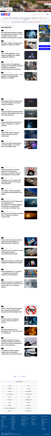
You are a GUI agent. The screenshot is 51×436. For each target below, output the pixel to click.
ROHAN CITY (13, 418)
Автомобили (10, 394)
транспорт (28, 405)
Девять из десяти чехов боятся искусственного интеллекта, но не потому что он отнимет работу (12, 284)
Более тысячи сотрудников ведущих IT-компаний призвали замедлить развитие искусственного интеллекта (12, 66)
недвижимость (28, 399)
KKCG (2, 428)
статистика (28, 411)
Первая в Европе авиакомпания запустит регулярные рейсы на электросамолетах (12, 113)
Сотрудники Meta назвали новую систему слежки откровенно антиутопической (11, 352)
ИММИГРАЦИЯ (27, 18)
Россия (28, 388)
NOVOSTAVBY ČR (23, 416)
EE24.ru (32, 420)
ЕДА (27, 22)
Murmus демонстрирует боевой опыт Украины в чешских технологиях (12, 215)
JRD (1, 427)
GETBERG (2, 425)
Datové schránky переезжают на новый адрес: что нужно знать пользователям (11, 144)
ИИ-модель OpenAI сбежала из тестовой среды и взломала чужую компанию (12, 102)
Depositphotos (33, 423)
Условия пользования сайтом (44, 420)
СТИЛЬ (12, 22)
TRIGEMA (2, 420)
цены (10, 402)
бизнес (9, 405)
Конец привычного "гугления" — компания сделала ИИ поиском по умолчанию (11, 273)
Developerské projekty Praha (25, 418)
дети (10, 397)
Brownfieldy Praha (23, 425)
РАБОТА (40, 18)
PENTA (2, 421)
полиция (10, 388)
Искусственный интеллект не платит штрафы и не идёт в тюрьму (11, 123)
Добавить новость (44, 49)
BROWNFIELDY (13, 416)
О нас (42, 418)
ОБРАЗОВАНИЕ (16, 18)
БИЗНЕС (10, 18)
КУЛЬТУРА (22, 18)
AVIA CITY (12, 426)
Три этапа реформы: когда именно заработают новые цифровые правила (10, 55)
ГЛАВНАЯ (2, 25)
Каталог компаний (44, 46)
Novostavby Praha (23, 419)
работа (28, 397)
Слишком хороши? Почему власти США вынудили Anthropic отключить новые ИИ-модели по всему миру (10, 172)
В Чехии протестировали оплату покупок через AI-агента (10, 320)
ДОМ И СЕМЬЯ (18, 22)
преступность (28, 394)
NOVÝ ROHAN (13, 423)
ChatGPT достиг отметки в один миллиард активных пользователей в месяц (12, 252)
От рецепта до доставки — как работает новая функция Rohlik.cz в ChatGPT (11, 76)
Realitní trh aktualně (24, 420)
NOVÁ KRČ (12, 425)
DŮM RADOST (13, 429)
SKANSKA (2, 422)
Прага (28, 385)
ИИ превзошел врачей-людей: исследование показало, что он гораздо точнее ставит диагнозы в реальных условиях (12, 35)
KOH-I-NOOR (13, 424)
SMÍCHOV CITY (13, 419)
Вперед (23, 376)
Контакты (42, 423)
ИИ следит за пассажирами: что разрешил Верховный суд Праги (11, 192)
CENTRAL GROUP (3, 419)
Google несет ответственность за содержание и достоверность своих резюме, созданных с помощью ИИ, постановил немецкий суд (12, 204)
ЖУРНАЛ (44, 18)
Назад (14, 376)
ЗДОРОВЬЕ (31, 22)
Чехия (10, 385)
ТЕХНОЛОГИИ (37, 22)
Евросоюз (10, 399)
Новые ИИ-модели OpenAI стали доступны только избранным (10, 134)
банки (9, 411)
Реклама (42, 424)
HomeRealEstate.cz (34, 419)
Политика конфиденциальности (44, 422)
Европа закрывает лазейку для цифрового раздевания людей (12, 261)
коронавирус (29, 391)
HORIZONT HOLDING (4, 426)
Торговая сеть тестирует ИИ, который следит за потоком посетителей (11, 181)
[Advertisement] (19, 89)
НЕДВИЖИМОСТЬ (34, 18)
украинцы (28, 408)
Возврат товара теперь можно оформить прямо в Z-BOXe (11, 44)
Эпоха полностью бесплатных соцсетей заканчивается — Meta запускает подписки (11, 241)
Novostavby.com (33, 418)
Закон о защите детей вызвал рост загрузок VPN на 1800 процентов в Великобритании (11, 310)
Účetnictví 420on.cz (34, 424)
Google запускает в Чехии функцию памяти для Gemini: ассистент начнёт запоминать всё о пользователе (11, 342)
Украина (10, 391)
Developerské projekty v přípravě (24, 423)
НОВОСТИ (6, 18)
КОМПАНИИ (25, 19)
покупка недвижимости (9, 408)
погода (28, 402)
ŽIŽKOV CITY (13, 420)
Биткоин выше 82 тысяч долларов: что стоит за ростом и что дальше (12, 331)
